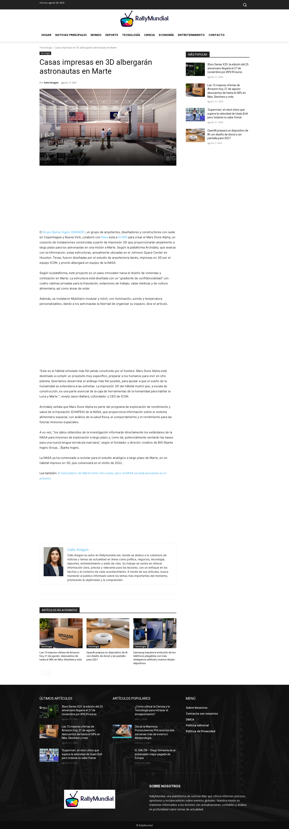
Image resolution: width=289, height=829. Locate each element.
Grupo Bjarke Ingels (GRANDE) (63, 232)
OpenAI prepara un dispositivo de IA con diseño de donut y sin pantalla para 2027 (107, 656)
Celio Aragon (51, 82)
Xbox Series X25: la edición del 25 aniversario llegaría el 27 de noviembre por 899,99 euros (228, 68)
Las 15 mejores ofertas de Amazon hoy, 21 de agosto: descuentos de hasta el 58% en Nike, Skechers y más (61, 656)
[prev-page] (42, 672)
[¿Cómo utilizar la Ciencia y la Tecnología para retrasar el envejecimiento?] (122, 711)
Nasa (104, 237)
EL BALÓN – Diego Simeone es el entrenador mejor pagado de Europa (155, 754)
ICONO (122, 237)
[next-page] (48, 672)
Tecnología (46, 47)
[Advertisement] (108, 200)
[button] (244, 4)
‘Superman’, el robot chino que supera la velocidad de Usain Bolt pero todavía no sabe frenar (227, 113)
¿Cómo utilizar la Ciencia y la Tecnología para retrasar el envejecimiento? (152, 710)
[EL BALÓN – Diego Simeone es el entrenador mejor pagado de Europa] (122, 755)
